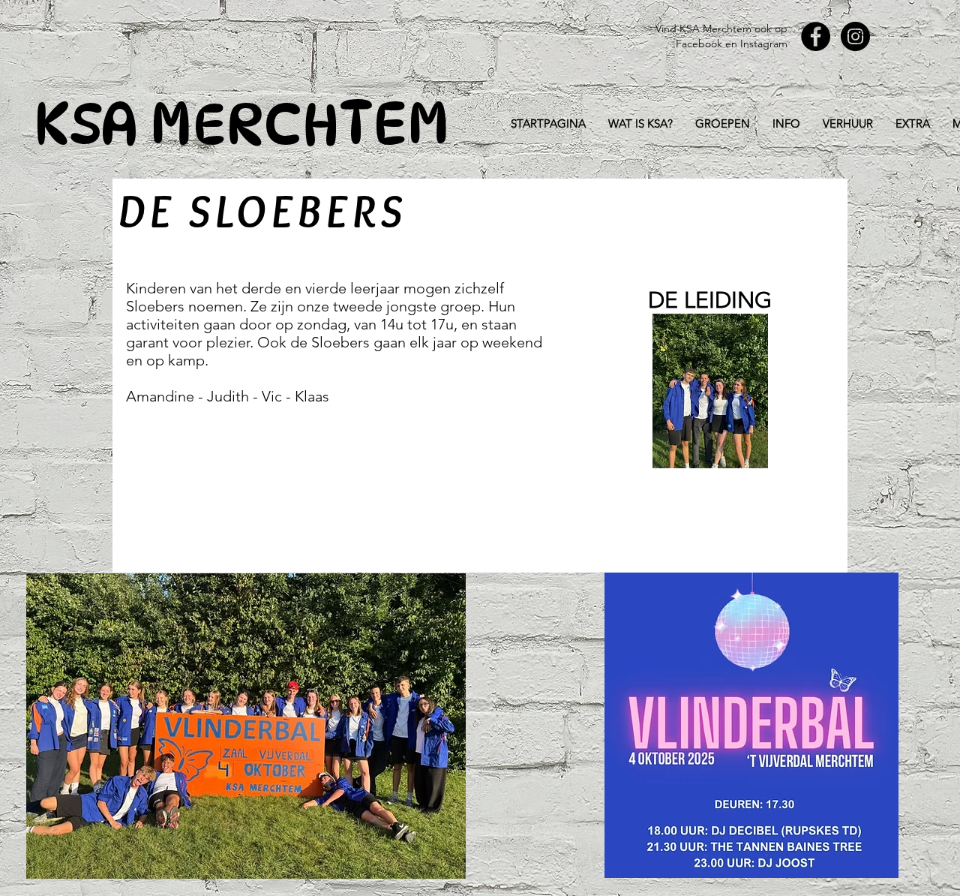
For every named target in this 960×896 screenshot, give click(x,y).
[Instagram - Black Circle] (855, 36)
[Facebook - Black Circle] (815, 36)
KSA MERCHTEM (241, 123)
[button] (722, 124)
